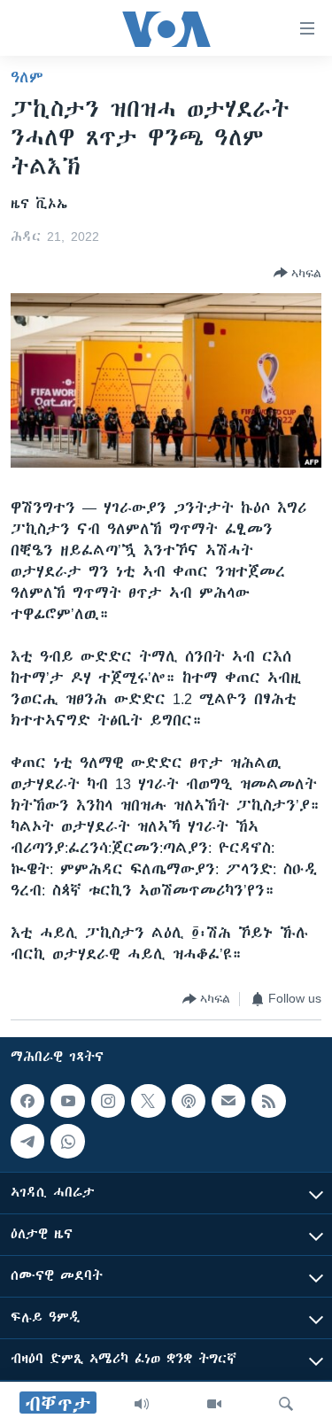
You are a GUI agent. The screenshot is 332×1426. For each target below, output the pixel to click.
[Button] (297, 272)
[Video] (214, 1404)
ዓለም (27, 77)
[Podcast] (188, 1101)
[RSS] (268, 1101)
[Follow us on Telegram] (27, 1141)
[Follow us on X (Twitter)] (148, 1101)
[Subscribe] (228, 1101)
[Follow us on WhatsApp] (67, 1141)
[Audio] (141, 1404)
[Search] (286, 1404)
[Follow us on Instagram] (108, 1101)
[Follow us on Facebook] (27, 1101)
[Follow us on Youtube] (67, 1101)
